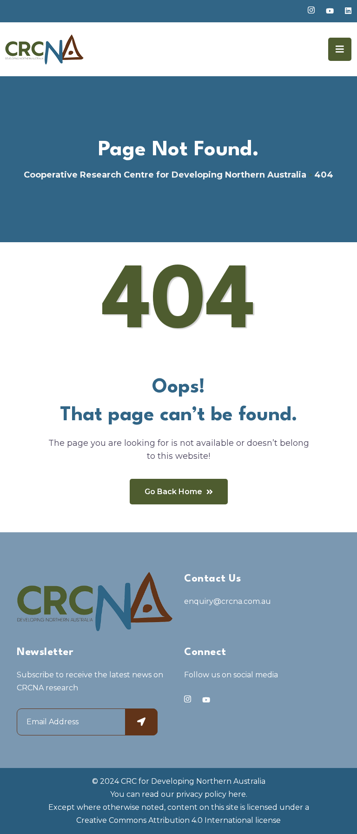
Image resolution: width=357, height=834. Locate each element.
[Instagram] (187, 699)
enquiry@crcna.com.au (227, 601)
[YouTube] (206, 699)
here (237, 794)
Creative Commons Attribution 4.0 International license (178, 820)
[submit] (141, 721)
